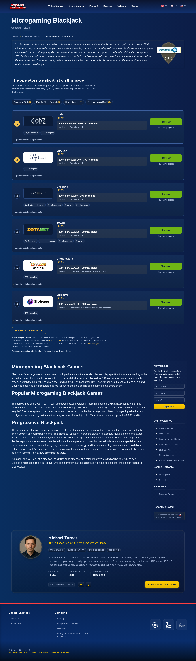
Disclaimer (62, 628)
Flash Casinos (166, 428)
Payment (93, 6)
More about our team (162, 584)
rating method (55, 340)
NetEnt (162, 480)
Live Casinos (165, 450)
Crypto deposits (73, 102)
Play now (166, 122)
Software (121, 6)
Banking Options (167, 494)
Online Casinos (55, 6)
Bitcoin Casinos (166, 455)
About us (15, 618)
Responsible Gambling (68, 623)
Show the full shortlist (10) (29, 330)
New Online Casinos (169, 444)
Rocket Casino (65, 351)
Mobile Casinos (76, 6)
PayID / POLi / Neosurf (48, 102)
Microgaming (32, 36)
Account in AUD (22, 102)
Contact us (16, 623)
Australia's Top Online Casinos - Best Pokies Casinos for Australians (39, 653)
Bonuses (107, 6)
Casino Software (164, 467)
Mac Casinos (165, 433)
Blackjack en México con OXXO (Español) (72, 635)
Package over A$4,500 (99, 102)
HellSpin (38, 351)
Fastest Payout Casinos (170, 439)
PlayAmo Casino (51, 351)
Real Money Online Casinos (172, 460)
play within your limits (96, 344)
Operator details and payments (28, 140)
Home (15, 36)
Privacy (60, 618)
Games (134, 6)
